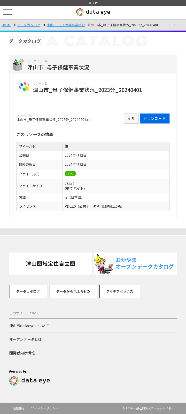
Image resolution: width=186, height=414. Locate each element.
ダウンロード (154, 118)
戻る (131, 118)
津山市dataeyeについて (29, 325)
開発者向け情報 (22, 352)
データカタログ (28, 25)
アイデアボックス (119, 291)
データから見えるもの (73, 291)
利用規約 (18, 408)
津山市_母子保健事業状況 (66, 25)
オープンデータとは (25, 339)
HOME (6, 25)
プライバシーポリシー (43, 408)
